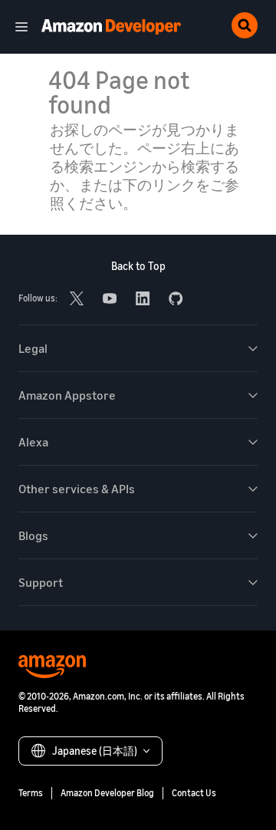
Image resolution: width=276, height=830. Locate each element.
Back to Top (138, 265)
